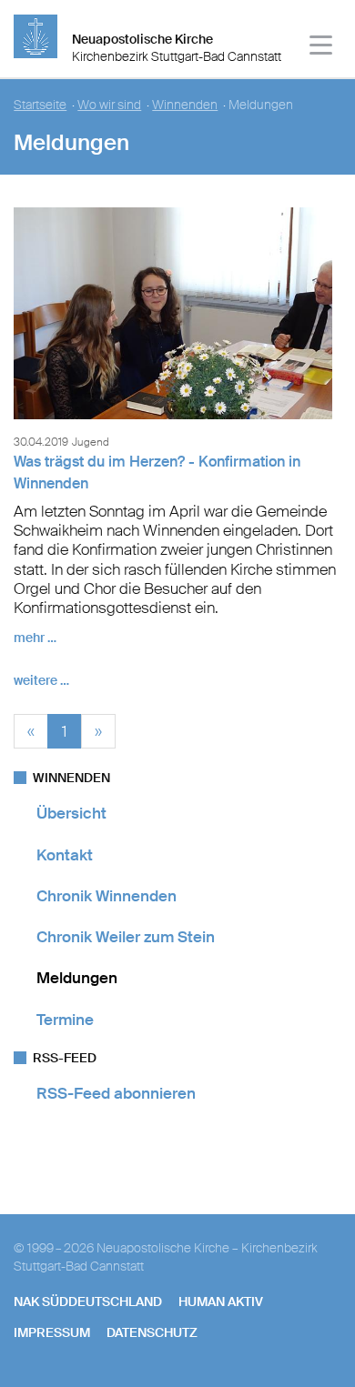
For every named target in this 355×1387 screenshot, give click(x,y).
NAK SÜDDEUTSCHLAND (88, 1301)
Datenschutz (152, 1332)
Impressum (52, 1332)
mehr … (35, 637)
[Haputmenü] (321, 47)
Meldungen (76, 978)
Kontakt (64, 855)
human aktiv (220, 1301)
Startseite (40, 105)
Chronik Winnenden (106, 896)
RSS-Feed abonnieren (116, 1093)
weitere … (41, 680)
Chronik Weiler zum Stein (125, 937)
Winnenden (185, 105)
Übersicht (71, 813)
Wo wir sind (109, 105)
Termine (65, 1020)
